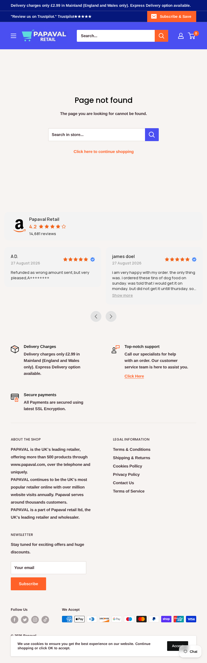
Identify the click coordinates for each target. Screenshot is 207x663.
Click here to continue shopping (104, 151)
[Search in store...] (152, 134)
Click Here (134, 376)
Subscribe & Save (175, 16)
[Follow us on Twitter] (25, 619)
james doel (123, 256)
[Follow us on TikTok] (45, 619)
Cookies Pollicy (127, 466)
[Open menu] (13, 36)
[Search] (161, 36)
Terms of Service (128, 491)
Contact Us (123, 482)
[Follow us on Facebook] (14, 619)
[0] (191, 36)
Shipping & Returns (131, 457)
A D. (14, 256)
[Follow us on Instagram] (35, 619)
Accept (177, 646)
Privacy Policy (126, 474)
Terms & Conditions (131, 449)
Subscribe (28, 583)
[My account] (181, 36)
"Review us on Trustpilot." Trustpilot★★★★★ (51, 16)
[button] (122, 295)
